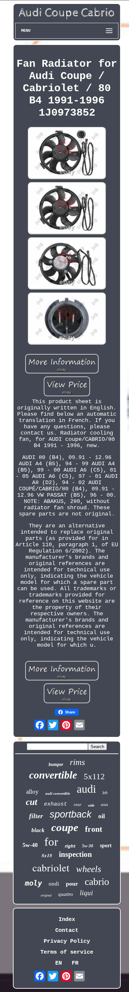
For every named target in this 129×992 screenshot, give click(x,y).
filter (36, 816)
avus (104, 804)
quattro (65, 894)
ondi (54, 884)
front (93, 829)
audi (86, 789)
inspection (75, 854)
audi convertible (57, 793)
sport (105, 845)
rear (77, 804)
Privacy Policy (67, 941)
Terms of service (66, 952)
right (70, 846)
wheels (88, 869)
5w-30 (87, 845)
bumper (56, 764)
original (46, 895)
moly (33, 883)
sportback (71, 814)
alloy (32, 791)
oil (101, 816)
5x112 (94, 776)
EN (58, 963)
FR (75, 963)
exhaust (55, 804)
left (105, 792)
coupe (64, 827)
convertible (53, 775)
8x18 (47, 855)
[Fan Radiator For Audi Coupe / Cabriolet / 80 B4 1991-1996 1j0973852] (66, 153)
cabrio (97, 881)
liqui (86, 893)
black (38, 830)
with (91, 805)
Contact (66, 930)
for (51, 841)
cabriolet (50, 867)
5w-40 (30, 845)
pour (72, 883)
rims (77, 762)
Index (67, 919)
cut (31, 802)
